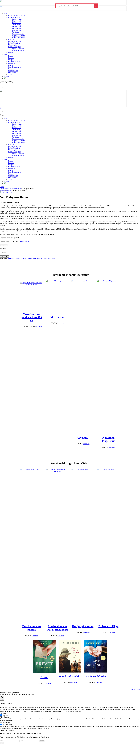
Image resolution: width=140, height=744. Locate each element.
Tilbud (10, 74)
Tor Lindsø (15, 32)
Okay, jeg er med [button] (29, 694)
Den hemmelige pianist (31, 628)
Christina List (16, 23)
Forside (2, 188)
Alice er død (57, 317)
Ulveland (82, 437)
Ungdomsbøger (13, 71)
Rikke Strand (16, 21)
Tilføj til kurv (4, 256)
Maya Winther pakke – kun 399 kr (31, 317)
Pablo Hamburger (18, 34)
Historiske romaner (14, 61)
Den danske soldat (70, 676)
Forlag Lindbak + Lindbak (16, 15)
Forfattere (7, 76)
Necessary (5, 715)
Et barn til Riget (108, 626)
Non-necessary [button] (5, 722)
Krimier (10, 56)
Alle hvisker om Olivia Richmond (57, 628)
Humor (10, 69)
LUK (2, 743)
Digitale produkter (18, 50)
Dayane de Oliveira (18, 36)
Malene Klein (16, 26)
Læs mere (4, 245)
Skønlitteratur (37, 258)
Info (5, 13)
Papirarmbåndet (95, 676)
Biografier (11, 63)
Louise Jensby (17, 28)
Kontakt (10, 52)
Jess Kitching (16, 25)
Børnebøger (12, 72)
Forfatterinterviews (14, 17)
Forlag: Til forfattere (14, 43)
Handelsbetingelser (14, 47)
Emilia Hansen (17, 19)
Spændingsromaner (14, 67)
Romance (11, 58)
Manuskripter (12, 45)
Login (2, 187)
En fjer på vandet (82, 626)
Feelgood (11, 60)
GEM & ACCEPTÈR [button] (7, 730)
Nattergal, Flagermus (108, 439)
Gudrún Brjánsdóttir (18, 37)
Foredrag (11, 39)
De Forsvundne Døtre (15, 41)
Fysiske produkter (18, 48)
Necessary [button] (3, 713)
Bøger (6, 54)
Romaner (29, 258)
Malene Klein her (25, 241)
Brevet (44, 677)
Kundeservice (135, 689)
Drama (10, 65)
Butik (6, 188)
